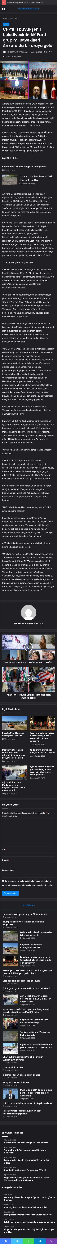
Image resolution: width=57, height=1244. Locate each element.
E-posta (6, 860)
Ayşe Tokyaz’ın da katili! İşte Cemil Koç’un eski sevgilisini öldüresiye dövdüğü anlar (42, 770)
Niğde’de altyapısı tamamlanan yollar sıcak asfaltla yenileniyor (36, 1046)
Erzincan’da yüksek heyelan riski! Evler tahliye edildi (29, 2)
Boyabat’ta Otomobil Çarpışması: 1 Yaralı (13, 734)
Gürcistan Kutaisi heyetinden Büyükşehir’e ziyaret (28, 1103)
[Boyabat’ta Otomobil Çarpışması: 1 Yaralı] (14, 723)
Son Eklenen (28, 905)
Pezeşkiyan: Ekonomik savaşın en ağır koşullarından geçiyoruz (22, 1112)
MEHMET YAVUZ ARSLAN (17, 52)
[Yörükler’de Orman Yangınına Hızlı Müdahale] (10, 1036)
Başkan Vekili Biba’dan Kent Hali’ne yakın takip (34, 1021)
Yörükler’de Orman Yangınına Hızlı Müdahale (35, 1033)
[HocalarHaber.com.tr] (28, 8)
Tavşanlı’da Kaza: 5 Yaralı (16, 1082)
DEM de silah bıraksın (13, 1067)
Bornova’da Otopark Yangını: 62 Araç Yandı (24, 166)
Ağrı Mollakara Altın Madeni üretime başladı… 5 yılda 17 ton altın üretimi (13, 786)
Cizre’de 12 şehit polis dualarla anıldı (21, 1074)
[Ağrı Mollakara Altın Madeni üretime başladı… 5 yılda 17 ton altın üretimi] (14, 772)
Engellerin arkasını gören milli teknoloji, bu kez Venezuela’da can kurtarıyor (42, 737)
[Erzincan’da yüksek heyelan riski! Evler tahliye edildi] (9, 180)
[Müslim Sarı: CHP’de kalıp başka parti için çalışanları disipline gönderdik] (10, 1094)
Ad (4, 850)
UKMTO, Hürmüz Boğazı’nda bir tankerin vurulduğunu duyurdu (23, 1058)
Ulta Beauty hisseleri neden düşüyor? (21, 980)
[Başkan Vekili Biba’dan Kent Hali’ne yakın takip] (10, 1023)
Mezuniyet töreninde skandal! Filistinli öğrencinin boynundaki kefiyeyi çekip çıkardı (13, 753)
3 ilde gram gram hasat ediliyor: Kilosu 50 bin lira (42, 751)
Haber (17, 18)
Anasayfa (9, 18)
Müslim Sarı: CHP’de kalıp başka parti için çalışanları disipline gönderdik (36, 1093)
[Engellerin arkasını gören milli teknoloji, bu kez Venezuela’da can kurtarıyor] (42, 723)
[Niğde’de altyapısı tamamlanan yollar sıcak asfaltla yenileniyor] (10, 1048)
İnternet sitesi (8, 870)
